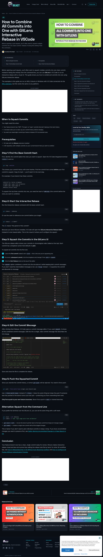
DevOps (37, 542)
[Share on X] (94, 49)
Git (6, 13)
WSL (81, 121)
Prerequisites (52, 60)
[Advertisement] (34, 101)
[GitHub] (3, 548)
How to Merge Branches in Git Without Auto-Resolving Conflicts (28, 450)
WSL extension (7, 84)
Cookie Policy (77, 553)
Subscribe (92, 4)
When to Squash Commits (20, 60)
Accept (67, 550)
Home (28, 4)
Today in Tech (35, 4)
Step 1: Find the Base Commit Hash (20, 64)
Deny (80, 550)
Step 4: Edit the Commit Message (81, 86)
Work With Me (61, 4)
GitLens (78, 118)
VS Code (75, 121)
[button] (100, 538)
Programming (38, 547)
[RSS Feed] (12, 548)
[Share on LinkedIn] (97, 49)
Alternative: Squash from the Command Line (84, 90)
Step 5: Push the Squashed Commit (82, 88)
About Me (52, 4)
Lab (68, 4)
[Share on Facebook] (100, 49)
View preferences (94, 550)
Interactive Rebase (86, 118)
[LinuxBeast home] (5, 541)
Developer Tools (37, 545)
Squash (93, 118)
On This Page (78, 71)
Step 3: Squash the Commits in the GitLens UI (84, 83)
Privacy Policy (84, 553)
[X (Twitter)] (9, 548)
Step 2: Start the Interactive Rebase (52, 64)
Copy (66, 163)
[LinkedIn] (6, 548)
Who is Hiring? (44, 4)
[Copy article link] (90, 49)
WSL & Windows (28, 545)
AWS (27, 542)
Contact (74, 4)
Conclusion (76, 93)
